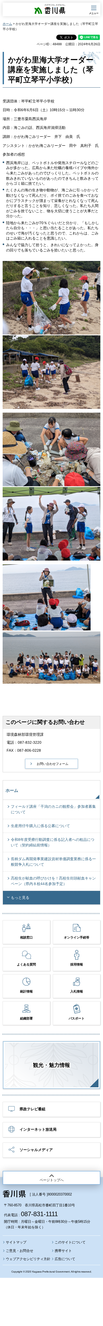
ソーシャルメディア (36, 1150)
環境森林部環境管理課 (25, 734)
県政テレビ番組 (32, 1109)
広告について (65, 1259)
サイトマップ (16, 1242)
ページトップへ (52, 1180)
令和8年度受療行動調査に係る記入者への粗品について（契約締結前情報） (52, 842)
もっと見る (20, 897)
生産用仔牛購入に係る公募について (40, 826)
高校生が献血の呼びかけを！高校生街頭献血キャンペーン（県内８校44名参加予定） (53, 881)
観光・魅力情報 (51, 1065)
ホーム (7, 24)
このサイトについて (70, 1242)
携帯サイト (63, 1251)
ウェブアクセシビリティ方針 (28, 1259)
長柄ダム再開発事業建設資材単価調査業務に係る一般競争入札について (53, 862)
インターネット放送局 (38, 1129)
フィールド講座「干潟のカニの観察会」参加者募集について (53, 809)
